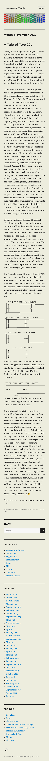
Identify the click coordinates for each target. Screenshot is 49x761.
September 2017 (13, 690)
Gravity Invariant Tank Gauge (19, 724)
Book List (10, 715)
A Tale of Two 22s (18, 45)
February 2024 (12, 610)
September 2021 (13, 639)
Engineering (11, 556)
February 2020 (12, 658)
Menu (41, 8)
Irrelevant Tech (14, 8)
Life (7, 566)
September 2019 (13, 664)
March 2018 (11, 680)
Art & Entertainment (15, 550)
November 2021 (13, 636)
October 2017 (12, 686)
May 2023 (10, 620)
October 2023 (12, 613)
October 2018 (12, 674)
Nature (9, 569)
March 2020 (11, 655)
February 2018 (12, 683)
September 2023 (13, 617)
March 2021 (11, 645)
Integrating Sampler (15, 731)
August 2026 (12, 594)
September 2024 (13, 607)
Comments (11, 553)
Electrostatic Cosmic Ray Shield (20, 727)
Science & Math (13, 576)
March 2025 (11, 604)
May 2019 (10, 667)
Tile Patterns (12, 721)
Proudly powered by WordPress (28, 757)
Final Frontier (12, 560)
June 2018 (10, 677)
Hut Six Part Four (14, 734)
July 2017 (10, 696)
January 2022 (12, 632)
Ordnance (23, 509)
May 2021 (10, 642)
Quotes (9, 718)
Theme (9, 737)
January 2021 (12, 648)
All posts (10, 740)
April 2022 (10, 629)
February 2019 (12, 671)
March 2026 (11, 597)
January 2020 (12, 661)
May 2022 (10, 626)
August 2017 (11, 693)
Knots (9, 563)
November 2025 (13, 601)
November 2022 (13, 623)
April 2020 (10, 652)
